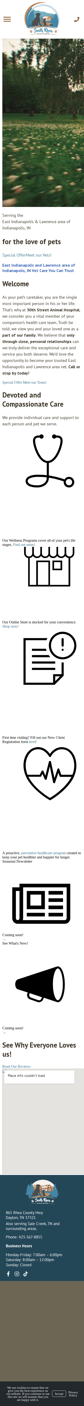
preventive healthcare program (43, 853)
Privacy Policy (73, 1394)
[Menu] (8, 19)
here (32, 742)
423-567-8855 (30, 1237)
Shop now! (10, 626)
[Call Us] (76, 19)
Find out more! (24, 545)
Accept (59, 1393)
